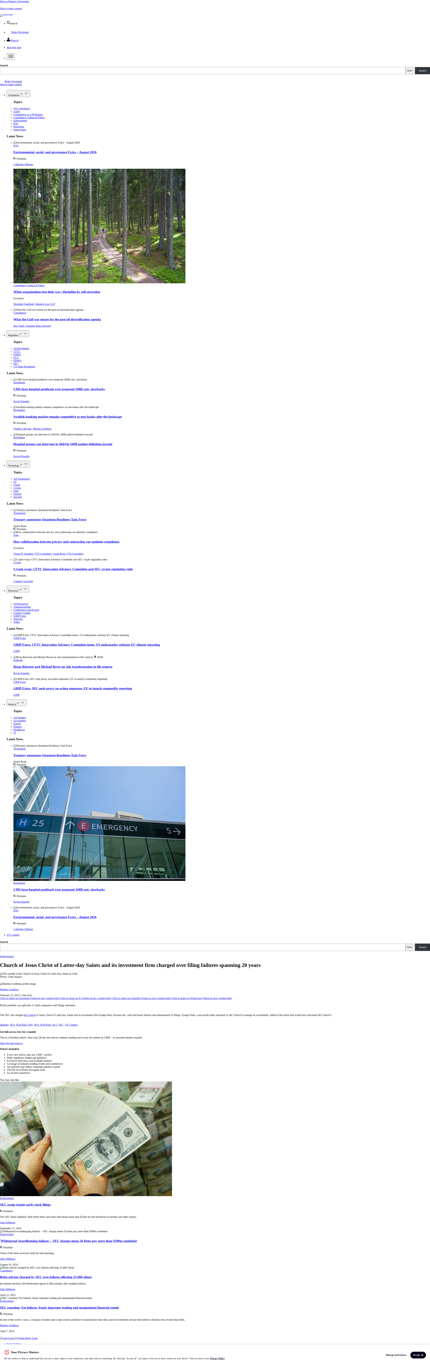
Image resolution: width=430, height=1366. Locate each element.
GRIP (16, 651)
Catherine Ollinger (23, 164)
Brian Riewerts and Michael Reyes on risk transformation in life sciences (62, 666)
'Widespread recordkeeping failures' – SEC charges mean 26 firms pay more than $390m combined (68, 1241)
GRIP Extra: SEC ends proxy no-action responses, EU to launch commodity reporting (72, 688)
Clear (409, 70)
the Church (30, 1015)
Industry (12, 704)
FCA (16, 357)
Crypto (17, 487)
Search (4, 65)
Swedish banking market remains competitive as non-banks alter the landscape (67, 416)
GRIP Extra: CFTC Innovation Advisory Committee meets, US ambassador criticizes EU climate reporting (86, 644)
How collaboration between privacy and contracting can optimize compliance (66, 541)
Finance (17, 726)
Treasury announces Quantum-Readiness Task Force (49, 519)
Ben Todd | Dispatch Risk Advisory (32, 325)
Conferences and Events (26, 609)
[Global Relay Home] (26, 1338)
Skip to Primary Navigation (14, 1)
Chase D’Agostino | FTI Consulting (32, 553)
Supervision (19, 129)
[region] (215, 1355)
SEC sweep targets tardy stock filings (25, 1204)
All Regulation (21, 348)
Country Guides (21, 612)
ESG (16, 123)
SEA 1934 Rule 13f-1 (45, 1024)
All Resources (20, 603)
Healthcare (19, 729)
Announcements (22, 606)
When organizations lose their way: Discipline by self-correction (56, 292)
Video (16, 622)
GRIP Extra (19, 616)
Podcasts (18, 619)
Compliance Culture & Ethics (29, 117)
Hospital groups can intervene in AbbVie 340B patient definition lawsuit (62, 444)
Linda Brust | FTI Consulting (68, 553)
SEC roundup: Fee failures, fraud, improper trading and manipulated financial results (59, 1307)
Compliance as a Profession (28, 114)
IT (14, 732)
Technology (13, 465)
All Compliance (21, 108)
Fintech (17, 494)
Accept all (418, 1355)
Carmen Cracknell (23, 581)
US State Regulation (24, 366)
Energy (17, 723)
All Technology (21, 478)
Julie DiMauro (7, 1222)
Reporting (18, 126)
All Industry (19, 717)
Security (17, 497)
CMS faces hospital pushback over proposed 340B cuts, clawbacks (59, 389)
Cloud (16, 484)
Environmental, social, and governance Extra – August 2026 (55, 152)
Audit (16, 111)
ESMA (17, 354)
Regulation (13, 335)
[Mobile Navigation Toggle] (11, 56)
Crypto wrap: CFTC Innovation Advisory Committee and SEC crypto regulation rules (73, 569)
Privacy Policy (217, 1358)
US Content (13, 934)
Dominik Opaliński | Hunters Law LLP (34, 304)
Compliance (13, 95)
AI (14, 481)
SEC (15, 363)
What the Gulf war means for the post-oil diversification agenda (57, 319)
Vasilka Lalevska (22, 428)
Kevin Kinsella (21, 401)
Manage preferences (396, 1355)
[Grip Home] (7, 1338)
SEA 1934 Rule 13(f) (21, 1024)
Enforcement (20, 120)
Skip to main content (11, 8)
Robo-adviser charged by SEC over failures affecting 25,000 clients (46, 1277)
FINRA (17, 360)
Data (15, 491)
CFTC (16, 351)
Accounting (19, 720)
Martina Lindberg (42, 428)
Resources (13, 590)
